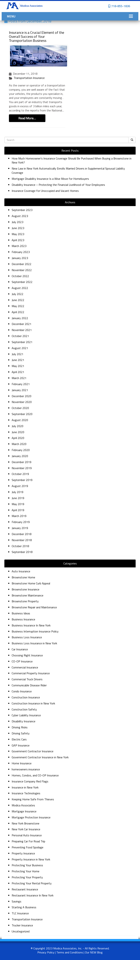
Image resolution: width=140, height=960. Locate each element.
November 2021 (22, 330)
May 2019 (18, 504)
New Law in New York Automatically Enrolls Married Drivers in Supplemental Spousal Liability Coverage (68, 170)
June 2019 (18, 498)
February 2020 (21, 450)
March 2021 (19, 378)
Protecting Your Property (27, 877)
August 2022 (20, 288)
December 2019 (21, 462)
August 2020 (20, 420)
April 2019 (18, 510)
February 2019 (21, 522)
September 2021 (22, 342)
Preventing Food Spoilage (27, 847)
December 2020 (21, 396)
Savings (16, 901)
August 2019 (20, 486)
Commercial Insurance (25, 667)
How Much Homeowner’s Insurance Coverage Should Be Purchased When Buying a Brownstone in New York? (71, 160)
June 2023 (18, 228)
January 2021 (20, 390)
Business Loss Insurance (27, 637)
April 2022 (18, 312)
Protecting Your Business (27, 865)
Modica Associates (23, 805)
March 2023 (19, 246)
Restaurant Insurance (25, 889)
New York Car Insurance (26, 829)
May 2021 (18, 366)
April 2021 (18, 372)
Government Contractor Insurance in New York (40, 757)
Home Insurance (22, 763)
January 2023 (20, 258)
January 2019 (20, 528)
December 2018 (21, 534)
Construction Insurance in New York (33, 703)
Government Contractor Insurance (32, 751)
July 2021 (17, 354)
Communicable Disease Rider (29, 685)
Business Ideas (21, 613)
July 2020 (17, 426)
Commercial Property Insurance (31, 673)
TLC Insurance (20, 913)
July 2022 (17, 294)
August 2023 (20, 216)
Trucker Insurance (22, 925)
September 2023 (22, 210)
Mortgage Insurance (24, 811)
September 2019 (22, 480)
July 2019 (17, 492)
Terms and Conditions (69, 952)
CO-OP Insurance (22, 661)
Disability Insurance (23, 721)
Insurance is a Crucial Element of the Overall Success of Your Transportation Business (36, 36)
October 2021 (20, 336)
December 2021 (21, 324)
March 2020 (19, 444)
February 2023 (21, 252)
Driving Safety (21, 733)
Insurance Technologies (26, 793)
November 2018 (22, 540)
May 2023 (18, 234)
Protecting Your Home (25, 871)
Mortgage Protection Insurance (31, 817)
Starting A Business (24, 907)
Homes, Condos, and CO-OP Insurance (35, 775)
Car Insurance (20, 649)
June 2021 (18, 360)
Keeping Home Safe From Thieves (33, 799)
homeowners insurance (26, 769)
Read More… (27, 118)
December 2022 (21, 264)
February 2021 (21, 384)
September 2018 (22, 552)
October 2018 (20, 546)
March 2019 (19, 516)
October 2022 (20, 276)
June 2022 (18, 300)
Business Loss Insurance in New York (34, 643)
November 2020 (22, 402)
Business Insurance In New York (31, 625)
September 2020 (22, 414)
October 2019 (20, 474)
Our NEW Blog (94, 952)
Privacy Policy (45, 952)
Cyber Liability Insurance (26, 715)
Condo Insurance (22, 691)
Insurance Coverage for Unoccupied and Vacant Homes (45, 191)
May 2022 (18, 306)
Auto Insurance (21, 571)
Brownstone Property (25, 601)
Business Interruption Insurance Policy (35, 631)
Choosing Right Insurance (27, 655)
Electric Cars (19, 739)
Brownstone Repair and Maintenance (34, 607)
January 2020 (20, 456)
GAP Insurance (21, 745)
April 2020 (18, 438)
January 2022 (20, 318)
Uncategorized (21, 931)
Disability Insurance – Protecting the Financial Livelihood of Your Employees (58, 185)
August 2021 (20, 348)
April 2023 (18, 240)
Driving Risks (20, 727)
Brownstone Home (23, 577)
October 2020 (20, 408)
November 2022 (22, 270)
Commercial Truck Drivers (27, 679)
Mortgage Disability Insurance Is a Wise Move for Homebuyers (50, 178)
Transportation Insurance (29, 78)
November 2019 (22, 468)
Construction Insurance (26, 697)
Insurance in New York (25, 787)
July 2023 (17, 222)
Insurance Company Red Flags (30, 781)
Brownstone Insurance (25, 589)
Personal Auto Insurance (27, 835)
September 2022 (22, 282)
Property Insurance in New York (31, 859)
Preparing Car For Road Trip (28, 841)
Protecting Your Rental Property (32, 883)
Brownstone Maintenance (27, 595)
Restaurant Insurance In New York (32, 895)
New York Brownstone (25, 823)
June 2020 (18, 432)
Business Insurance (23, 619)
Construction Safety (24, 709)
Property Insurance (23, 853)
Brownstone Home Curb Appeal (31, 583)
